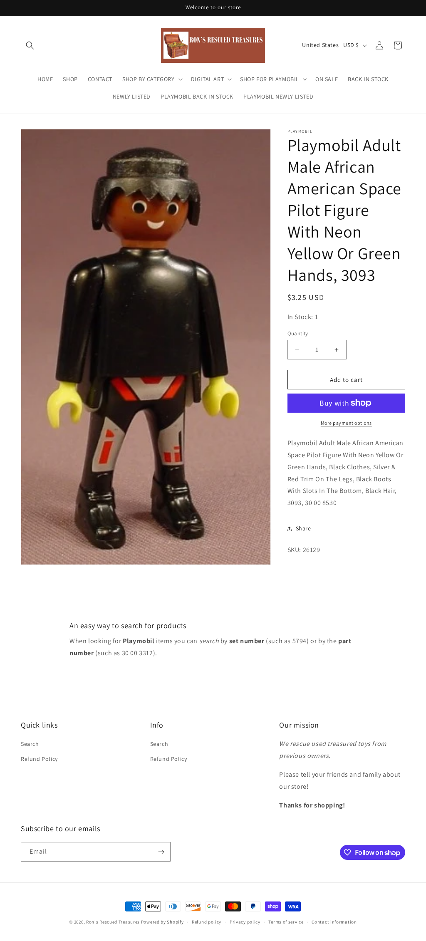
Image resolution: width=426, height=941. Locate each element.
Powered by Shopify (162, 922)
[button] (30, 45)
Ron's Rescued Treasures (113, 922)
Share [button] (303, 528)
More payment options (346, 423)
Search (30, 744)
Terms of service (285, 922)
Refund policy (206, 922)
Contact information (334, 922)
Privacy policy (245, 922)
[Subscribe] (161, 852)
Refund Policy (39, 759)
